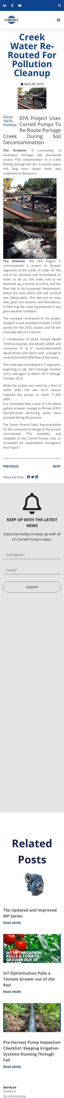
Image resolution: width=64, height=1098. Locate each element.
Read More (12, 923)
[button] (59, 5)
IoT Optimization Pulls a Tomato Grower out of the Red (29, 979)
